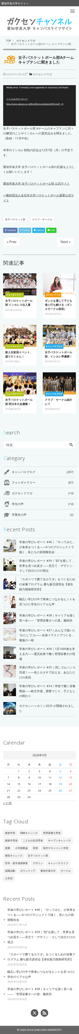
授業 (7, 848)
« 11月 (7, 803)
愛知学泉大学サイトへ (15, 3)
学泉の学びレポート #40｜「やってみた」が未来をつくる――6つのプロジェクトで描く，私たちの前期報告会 (41, 915)
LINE (52, 230)
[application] (39, 105)
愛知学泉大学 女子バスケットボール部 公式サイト (36, 183)
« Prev (11, 241)
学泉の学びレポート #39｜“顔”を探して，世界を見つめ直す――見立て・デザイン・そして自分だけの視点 (41, 937)
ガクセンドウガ (42, 74)
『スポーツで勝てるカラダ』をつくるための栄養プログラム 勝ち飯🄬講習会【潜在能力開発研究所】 (41, 956)
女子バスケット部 (15, 219)
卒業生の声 (43, 515)
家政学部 (10, 833)
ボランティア (27, 871)
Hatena (40, 230)
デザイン (38, 863)
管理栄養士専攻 (52, 833)
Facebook (11, 230)
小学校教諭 (21, 848)
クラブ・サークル (42, 219)
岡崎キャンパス (29, 833)
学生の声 (43, 504)
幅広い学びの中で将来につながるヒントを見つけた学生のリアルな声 (41, 974)
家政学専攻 (11, 840)
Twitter (26, 230)
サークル (66, 871)
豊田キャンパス (14, 855)
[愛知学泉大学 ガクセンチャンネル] (39, 23)
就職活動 (10, 871)
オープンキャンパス (59, 840)
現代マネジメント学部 (55, 848)
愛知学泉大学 (48, 871)
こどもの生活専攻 (33, 840)
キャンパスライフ (58, 863)
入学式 (9, 878)
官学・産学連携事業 (16, 863)
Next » (65, 241)
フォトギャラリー (43, 482)
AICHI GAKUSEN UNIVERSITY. (44, 1030)
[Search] (71, 445)
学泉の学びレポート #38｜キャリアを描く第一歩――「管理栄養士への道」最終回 (39, 991)
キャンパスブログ (43, 472)
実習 (35, 848)
